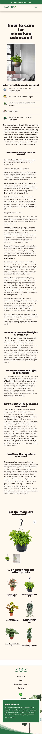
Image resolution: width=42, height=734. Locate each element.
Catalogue (21, 676)
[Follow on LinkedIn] (25, 670)
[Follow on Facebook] (16, 670)
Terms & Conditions (21, 684)
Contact (21, 688)
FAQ (21, 680)
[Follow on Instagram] (21, 670)
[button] (34, 522)
